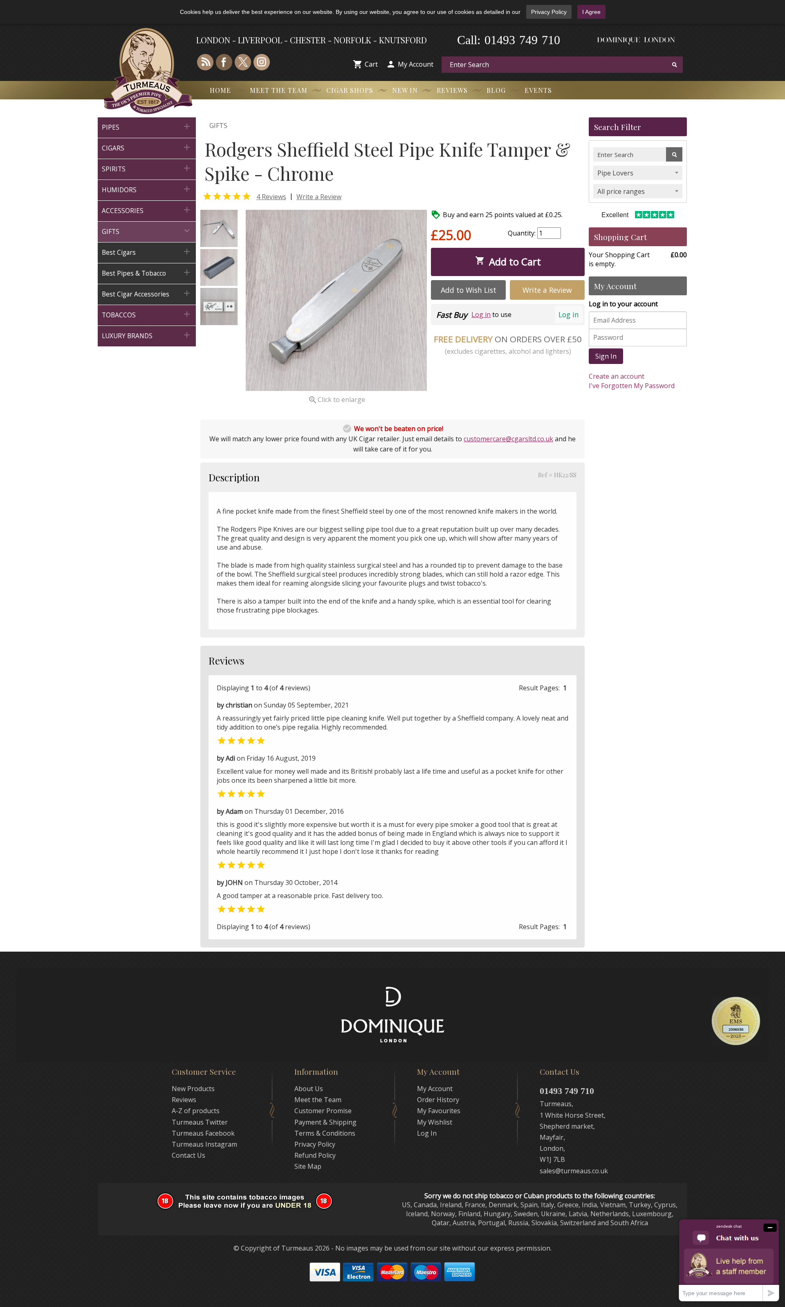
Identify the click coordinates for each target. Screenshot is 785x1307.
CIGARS (147, 147)
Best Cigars (147, 252)
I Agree (591, 12)
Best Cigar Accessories (147, 293)
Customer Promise (323, 1110)
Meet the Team (278, 90)
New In (405, 90)
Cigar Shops (349, 90)
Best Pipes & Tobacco (147, 272)
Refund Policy (315, 1155)
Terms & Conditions (324, 1133)
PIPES (147, 126)
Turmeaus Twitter (200, 1122)
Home (220, 90)
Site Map (307, 1166)
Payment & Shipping (325, 1122)
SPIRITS (147, 168)
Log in (568, 314)
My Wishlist (434, 1122)
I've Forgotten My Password (632, 385)
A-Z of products (196, 1110)
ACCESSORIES (147, 210)
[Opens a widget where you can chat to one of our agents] (729, 1260)
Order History (438, 1099)
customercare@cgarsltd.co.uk (508, 438)
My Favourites (438, 1110)
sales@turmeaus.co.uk (574, 1170)
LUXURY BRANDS (147, 335)
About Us (308, 1088)
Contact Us (188, 1155)
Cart (371, 64)
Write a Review (318, 196)
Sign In (606, 356)
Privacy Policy (549, 12)
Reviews (452, 90)
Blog (496, 90)
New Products (193, 1088)
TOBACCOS (147, 314)
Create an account (616, 376)
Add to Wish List (468, 290)
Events (538, 90)
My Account (415, 64)
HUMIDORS (147, 189)
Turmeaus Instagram (204, 1144)
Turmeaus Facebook (203, 1133)
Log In (427, 1133)
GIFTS (147, 231)
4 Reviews (271, 196)
